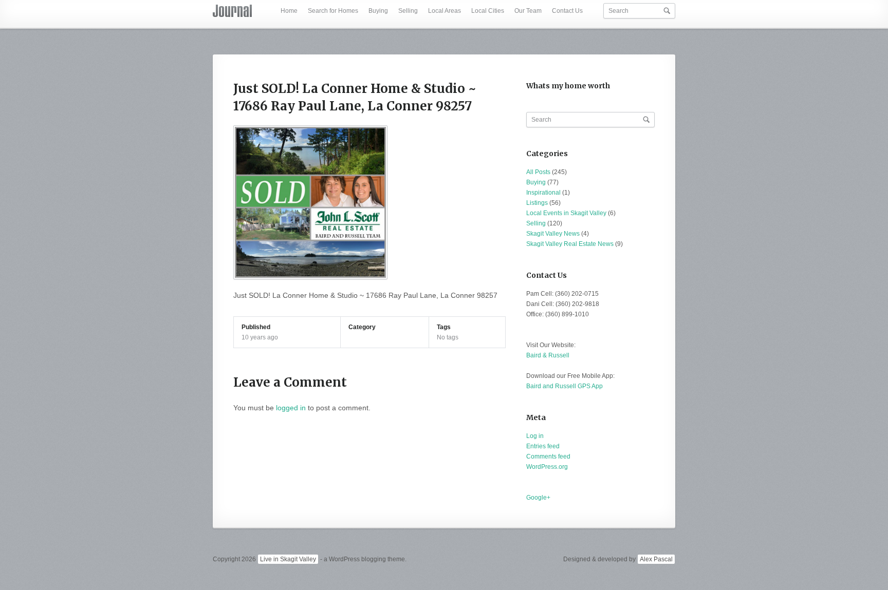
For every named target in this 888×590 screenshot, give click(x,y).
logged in (291, 408)
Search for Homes (333, 10)
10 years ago (260, 337)
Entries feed (543, 446)
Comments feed (548, 456)
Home (289, 10)
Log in (535, 436)
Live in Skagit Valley (288, 559)
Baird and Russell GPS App (564, 386)
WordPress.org (547, 466)
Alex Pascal (656, 559)
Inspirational (543, 192)
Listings (537, 202)
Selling (408, 10)
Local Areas (444, 10)
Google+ (538, 497)
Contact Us (567, 10)
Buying (378, 10)
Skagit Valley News (553, 233)
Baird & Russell (547, 355)
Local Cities (487, 10)
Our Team (528, 10)
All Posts (538, 172)
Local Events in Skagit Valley (566, 213)
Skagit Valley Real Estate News (570, 244)
